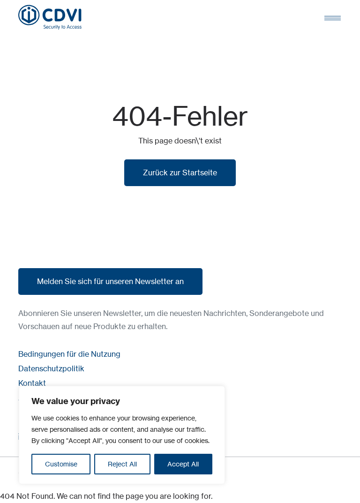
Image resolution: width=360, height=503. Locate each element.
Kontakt (32, 383)
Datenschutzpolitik (51, 368)
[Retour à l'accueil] (50, 17)
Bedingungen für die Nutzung (69, 354)
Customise (61, 464)
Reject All (122, 464)
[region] (122, 435)
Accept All (183, 464)
